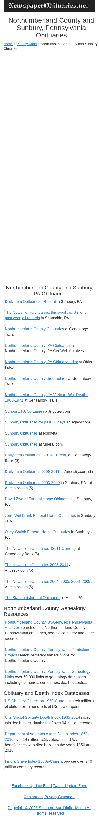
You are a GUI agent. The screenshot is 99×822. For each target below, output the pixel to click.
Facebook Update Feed (32, 785)
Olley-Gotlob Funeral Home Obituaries (37, 532)
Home (8, 43)
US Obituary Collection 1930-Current (36, 701)
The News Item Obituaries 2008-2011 (36, 565)
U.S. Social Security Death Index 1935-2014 (42, 717)
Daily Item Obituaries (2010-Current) (36, 455)
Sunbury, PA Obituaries (24, 411)
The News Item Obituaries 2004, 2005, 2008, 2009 (47, 581)
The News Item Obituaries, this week (36, 312)
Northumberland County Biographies (36, 378)
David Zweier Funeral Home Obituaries (38, 499)
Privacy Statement (59, 796)
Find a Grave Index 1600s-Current (34, 761)
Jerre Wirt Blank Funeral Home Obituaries (40, 516)
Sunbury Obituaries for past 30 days (35, 422)
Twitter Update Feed (70, 785)
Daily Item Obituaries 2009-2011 (32, 472)
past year (12, 318)
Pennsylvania (27, 43)
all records (31, 318)
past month (78, 312)
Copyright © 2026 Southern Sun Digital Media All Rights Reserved (49, 810)
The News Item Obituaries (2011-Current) (40, 548)
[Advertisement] (49, 105)
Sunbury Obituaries (21, 433)
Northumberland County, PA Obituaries (38, 346)
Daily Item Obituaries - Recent (30, 302)
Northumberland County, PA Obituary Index (41, 362)
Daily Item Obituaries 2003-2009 (32, 483)
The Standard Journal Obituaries (32, 598)
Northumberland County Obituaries (34, 329)
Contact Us (33, 796)
